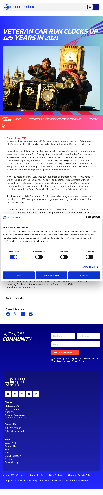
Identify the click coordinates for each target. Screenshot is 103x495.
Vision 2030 (10, 442)
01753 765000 (14, 428)
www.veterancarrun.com (28, 287)
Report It (9, 449)
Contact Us (10, 446)
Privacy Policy (78, 361)
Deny (18, 275)
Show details (88, 267)
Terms (8, 452)
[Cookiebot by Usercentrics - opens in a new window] (88, 218)
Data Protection (13, 455)
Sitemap (9, 459)
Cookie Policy (11, 462)
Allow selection (51, 275)
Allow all (84, 275)
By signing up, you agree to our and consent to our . (76, 359)
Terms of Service (90, 358)
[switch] (39, 257)
